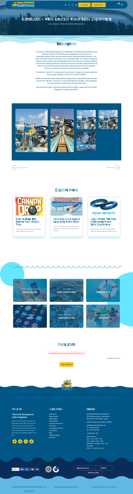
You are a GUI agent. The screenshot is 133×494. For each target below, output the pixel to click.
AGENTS (103, 468)
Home (50, 24)
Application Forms (83, 468)
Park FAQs (52, 437)
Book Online (84, 5)
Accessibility (53, 430)
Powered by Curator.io (113, 358)
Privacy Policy (111, 487)
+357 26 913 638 (94, 427)
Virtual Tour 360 (98, 5)
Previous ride (23, 167)
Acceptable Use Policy (56, 428)
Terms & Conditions (99, 487)
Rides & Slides (53, 416)
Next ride (110, 167)
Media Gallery (53, 419)
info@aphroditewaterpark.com (96, 425)
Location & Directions (56, 423)
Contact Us (52, 426)
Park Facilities (53, 421)
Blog (50, 433)
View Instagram (66, 364)
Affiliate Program (54, 435)
